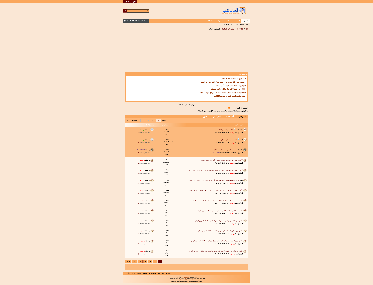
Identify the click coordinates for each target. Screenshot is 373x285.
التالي (128, 261)
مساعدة (168, 273)
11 (140, 261)
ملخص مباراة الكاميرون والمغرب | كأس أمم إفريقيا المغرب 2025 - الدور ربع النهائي (219, 221)
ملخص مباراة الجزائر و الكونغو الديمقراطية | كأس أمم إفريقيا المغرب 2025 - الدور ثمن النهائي (216, 251)
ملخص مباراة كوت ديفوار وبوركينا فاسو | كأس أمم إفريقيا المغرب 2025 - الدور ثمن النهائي (217, 241)
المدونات (237, 21)
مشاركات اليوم (228, 24)
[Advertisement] (186, 47)
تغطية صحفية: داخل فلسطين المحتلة (226, 140)
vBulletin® (186, 277)
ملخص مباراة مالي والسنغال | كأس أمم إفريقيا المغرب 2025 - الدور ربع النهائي (220, 231)
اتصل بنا (161, 273)
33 (134, 261)
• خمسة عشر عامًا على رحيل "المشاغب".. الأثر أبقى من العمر (223, 82)
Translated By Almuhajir (186, 280)
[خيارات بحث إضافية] (128, 11)
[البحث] (125, 11)
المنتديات (245, 21)
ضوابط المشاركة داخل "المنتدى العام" (224, 150)
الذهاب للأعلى (130, 273)
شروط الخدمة (142, 273)
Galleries (210, 21)
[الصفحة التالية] (145, 120)
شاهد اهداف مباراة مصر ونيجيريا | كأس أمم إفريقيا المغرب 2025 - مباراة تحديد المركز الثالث (214, 170)
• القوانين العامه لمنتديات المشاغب (233, 78)
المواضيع (242, 116)
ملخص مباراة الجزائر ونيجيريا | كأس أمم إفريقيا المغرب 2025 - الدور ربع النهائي (220, 210)
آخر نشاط (230, 116)
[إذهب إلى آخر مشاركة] (138, 132)
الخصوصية (152, 273)
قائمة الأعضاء (244, 24)
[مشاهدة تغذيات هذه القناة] (229, 107)
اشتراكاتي (217, 116)
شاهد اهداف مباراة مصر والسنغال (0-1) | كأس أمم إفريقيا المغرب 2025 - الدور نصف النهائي (214, 190)
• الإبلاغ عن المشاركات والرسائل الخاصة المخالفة (228, 89)
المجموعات (219, 21)
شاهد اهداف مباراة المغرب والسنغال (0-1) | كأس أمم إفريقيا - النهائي (221, 160)
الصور (205, 116)
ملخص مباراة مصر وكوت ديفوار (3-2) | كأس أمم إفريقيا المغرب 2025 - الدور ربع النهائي (217, 200)
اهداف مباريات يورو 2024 (226, 129)
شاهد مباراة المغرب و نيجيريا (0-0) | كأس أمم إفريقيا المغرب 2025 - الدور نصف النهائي (214, 180)
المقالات (228, 21)
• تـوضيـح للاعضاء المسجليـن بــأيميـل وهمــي (230, 85)
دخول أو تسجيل (130, 1)
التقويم (236, 24)
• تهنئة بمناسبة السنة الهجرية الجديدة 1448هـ (230, 96)
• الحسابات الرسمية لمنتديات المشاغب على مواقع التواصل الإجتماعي (221, 92)
